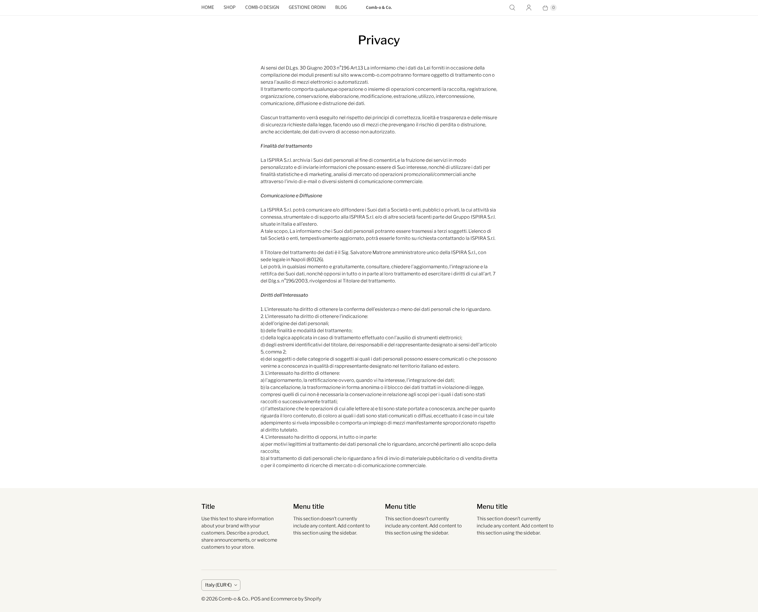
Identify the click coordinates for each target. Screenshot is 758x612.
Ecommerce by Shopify (296, 599)
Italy (218, 585)
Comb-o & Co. (234, 599)
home (207, 7)
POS (256, 599)
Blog (341, 7)
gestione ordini (307, 7)
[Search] (512, 8)
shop (230, 7)
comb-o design (262, 7)
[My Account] (529, 8)
